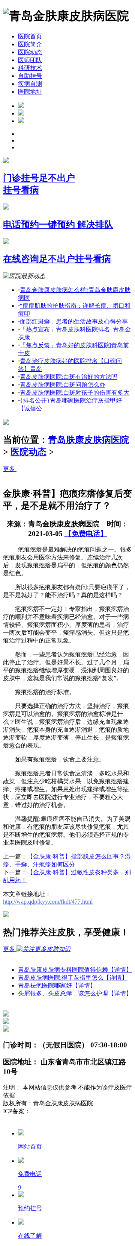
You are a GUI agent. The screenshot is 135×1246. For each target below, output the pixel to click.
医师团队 (30, 60)
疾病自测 (30, 84)
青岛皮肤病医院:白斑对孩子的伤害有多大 (74, 392)
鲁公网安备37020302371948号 (42, 1119)
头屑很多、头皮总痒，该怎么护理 (75, 993)
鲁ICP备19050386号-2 (58, 1111)
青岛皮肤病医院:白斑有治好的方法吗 (68, 377)
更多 (9, 469)
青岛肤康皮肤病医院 (88, 440)
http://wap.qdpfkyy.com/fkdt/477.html (48, 901)
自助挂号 (30, 76)
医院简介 (30, 44)
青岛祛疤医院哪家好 (57, 985)
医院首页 (30, 36)
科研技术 (30, 68)
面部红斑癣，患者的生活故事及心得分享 (74, 321)
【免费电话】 (85, 534)
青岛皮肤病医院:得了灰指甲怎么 (73, 977)
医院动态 (30, 52)
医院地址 (30, 91)
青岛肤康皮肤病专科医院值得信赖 (75, 969)
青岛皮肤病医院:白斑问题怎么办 (62, 384)
